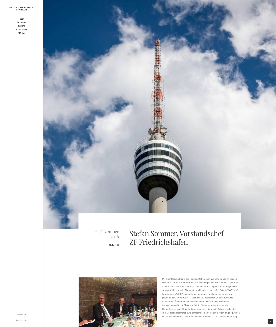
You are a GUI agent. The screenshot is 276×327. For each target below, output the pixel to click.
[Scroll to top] (270, 321)
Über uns (21, 23)
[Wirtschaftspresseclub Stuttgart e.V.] (21, 11)
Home (21, 19)
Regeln (21, 33)
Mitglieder (21, 30)
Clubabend (114, 245)
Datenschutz (21, 320)
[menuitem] (21, 19)
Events (21, 26)
